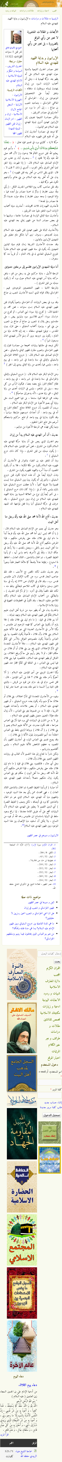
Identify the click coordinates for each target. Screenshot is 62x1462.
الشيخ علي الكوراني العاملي (14, 47)
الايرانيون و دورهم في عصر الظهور (42, 835)
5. (55, 864)
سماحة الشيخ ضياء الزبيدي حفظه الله (26, 1454)
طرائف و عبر (53, 1038)
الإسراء (33, 845)
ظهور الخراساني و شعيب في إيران (39, 907)
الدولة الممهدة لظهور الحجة (15, 131)
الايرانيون (18, 95)
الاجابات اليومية (51, 1000)
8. (55, 876)
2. (55, 853)
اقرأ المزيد (4, 1434)
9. (55, 880)
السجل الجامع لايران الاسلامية (14, 109)
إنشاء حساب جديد (53, 1102)
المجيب (54, 11)
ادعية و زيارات (43, 11)
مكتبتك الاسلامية (50, 1013)
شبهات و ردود (10, 11)
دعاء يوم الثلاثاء (28, 1385)
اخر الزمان (9, 119)
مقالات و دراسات (27, 11)
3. (55, 857)
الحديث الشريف (14, 66)
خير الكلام (54, 1045)
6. (55, 868)
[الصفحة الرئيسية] (31, 6)
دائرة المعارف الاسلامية (52, 984)
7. (55, 872)
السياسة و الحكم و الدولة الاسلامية (14, 73)
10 (23, 825)
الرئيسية (54, 18)
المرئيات (56, 1051)
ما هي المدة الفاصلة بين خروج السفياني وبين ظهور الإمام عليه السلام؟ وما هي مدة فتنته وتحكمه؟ (31, 926)
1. (55, 845)
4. (55, 861)
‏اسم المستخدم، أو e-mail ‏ (50, 1074)
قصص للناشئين (52, 1019)
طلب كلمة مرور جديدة (51, 1107)
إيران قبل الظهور (13, 123)
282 (54, 849)
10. (54, 884)
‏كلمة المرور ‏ (56, 1089)
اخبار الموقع (54, 1058)
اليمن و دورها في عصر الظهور (41, 902)
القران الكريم (48, 845)
